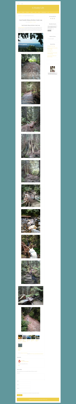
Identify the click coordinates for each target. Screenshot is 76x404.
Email (18, 384)
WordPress (44, 399)
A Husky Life (38, 7)
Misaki (22, 360)
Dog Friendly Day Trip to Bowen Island (29, 340)
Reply (19, 365)
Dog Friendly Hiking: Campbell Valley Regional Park (20, 340)
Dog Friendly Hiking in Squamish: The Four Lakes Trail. (24, 340)
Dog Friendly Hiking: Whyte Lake (32, 340)
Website (18, 388)
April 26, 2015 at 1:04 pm (24, 361)
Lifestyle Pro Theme (35, 399)
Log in (46, 399)
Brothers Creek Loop (21, 27)
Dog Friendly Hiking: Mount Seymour (37, 340)
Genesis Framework (40, 399)
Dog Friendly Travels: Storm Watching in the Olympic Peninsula (20, 349)
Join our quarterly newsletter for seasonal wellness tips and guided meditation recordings (52, 27)
